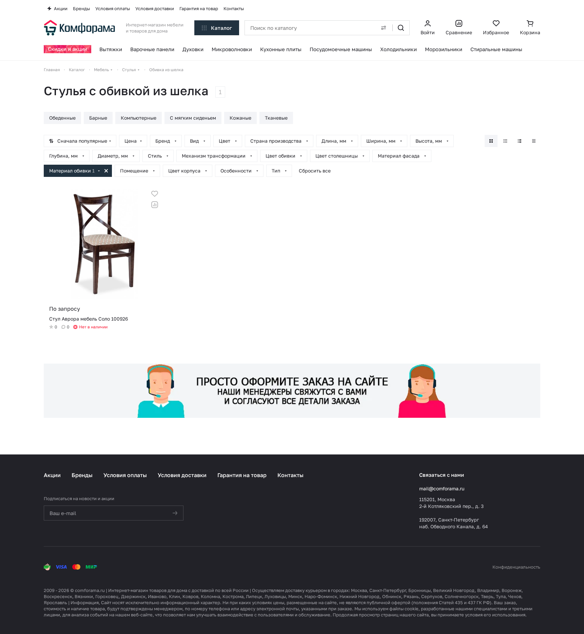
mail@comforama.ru (441, 488)
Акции (52, 475)
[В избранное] (154, 193)
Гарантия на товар (242, 475)
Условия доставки (182, 475)
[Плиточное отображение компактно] (505, 141)
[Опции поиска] (383, 28)
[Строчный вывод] (519, 141)
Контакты (290, 475)
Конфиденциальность (516, 567)
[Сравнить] (154, 204)
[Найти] (400, 28)
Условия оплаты (125, 475)
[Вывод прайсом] (533, 141)
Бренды (82, 475)
